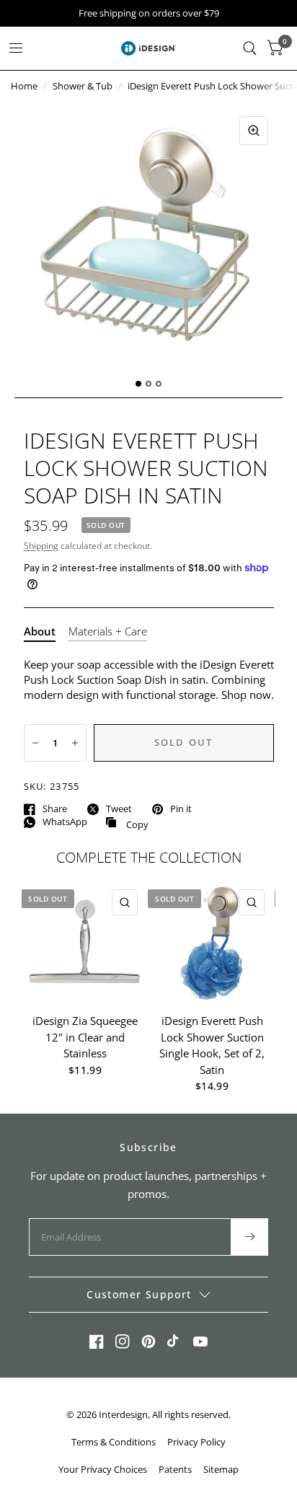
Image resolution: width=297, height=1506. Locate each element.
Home (24, 85)
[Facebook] (96, 1341)
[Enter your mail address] (249, 1237)
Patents (175, 1469)
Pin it (181, 809)
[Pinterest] (148, 1341)
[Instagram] (122, 1341)
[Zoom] (253, 130)
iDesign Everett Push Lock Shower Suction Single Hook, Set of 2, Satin (212, 1045)
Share (55, 809)
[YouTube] (200, 1341)
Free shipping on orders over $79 (149, 13)
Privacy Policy (196, 1441)
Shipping (41, 546)
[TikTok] (174, 1341)
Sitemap (221, 1469)
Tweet (119, 809)
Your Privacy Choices (102, 1469)
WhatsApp (65, 822)
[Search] (250, 48)
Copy (126, 822)
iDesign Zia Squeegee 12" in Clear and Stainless (85, 1036)
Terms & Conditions (113, 1441)
